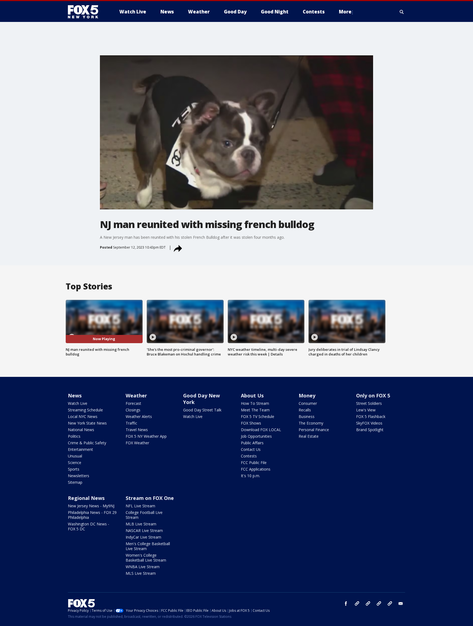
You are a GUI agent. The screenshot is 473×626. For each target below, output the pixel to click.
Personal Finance (314, 429)
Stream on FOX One (150, 498)
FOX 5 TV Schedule (257, 416)
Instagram (357, 603)
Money (307, 395)
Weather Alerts (139, 416)
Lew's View (366, 409)
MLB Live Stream (141, 524)
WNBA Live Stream (143, 566)
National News (81, 429)
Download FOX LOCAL (261, 429)
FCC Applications (255, 469)
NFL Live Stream (140, 505)
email (400, 603)
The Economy (311, 423)
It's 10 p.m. (250, 475)
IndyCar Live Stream (143, 537)
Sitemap (75, 482)
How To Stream (255, 403)
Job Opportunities (256, 436)
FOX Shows (251, 423)
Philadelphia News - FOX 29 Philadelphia (92, 515)
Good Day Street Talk (202, 409)
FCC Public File (254, 462)
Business (307, 416)
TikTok (368, 603)
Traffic (131, 423)
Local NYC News (82, 416)
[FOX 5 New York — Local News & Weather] (86, 11)
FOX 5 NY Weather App (146, 436)
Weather (136, 395)
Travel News (137, 429)
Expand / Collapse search (402, 12)
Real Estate (309, 436)
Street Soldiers (369, 403)
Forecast (133, 403)
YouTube (378, 603)
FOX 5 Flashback (370, 416)
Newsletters (78, 475)
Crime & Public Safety (87, 442)
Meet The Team (255, 409)
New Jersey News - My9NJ (91, 505)
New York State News (87, 423)
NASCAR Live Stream (144, 530)
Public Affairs (252, 442)
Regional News (86, 498)
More (345, 11)
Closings (133, 409)
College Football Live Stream (144, 515)
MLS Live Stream (141, 573)
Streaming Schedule (85, 409)
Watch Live (77, 403)
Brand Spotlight (369, 429)
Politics (74, 436)
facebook (346, 603)
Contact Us (251, 449)
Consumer (308, 403)
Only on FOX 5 (373, 395)
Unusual (75, 456)
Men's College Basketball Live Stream (148, 546)
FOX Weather (137, 442)
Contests (249, 456)
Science (74, 462)
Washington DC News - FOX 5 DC (88, 526)
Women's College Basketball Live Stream (146, 558)
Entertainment (80, 449)
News (75, 395)
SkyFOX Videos (369, 423)
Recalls (305, 409)
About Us (252, 395)
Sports (73, 469)
